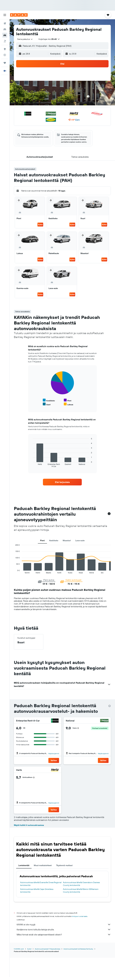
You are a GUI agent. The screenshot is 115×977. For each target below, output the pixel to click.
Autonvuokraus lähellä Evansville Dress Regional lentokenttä (40, 883)
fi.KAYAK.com (19, 949)
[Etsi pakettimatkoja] (4, 41)
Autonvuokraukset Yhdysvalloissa (47, 949)
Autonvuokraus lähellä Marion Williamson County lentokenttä (80, 890)
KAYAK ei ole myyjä (26, 924)
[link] (62, 482)
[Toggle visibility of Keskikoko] (49, 400)
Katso (40, 224)
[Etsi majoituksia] (4, 29)
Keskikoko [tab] (53, 540)
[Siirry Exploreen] (4, 49)
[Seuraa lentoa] (4, 55)
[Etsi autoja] (4, 35)
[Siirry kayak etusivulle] (19, 15)
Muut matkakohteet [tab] (43, 865)
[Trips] (4, 63)
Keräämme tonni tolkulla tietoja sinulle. (35, 929)
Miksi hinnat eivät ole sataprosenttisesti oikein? (39, 934)
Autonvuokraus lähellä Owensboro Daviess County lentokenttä (81, 883)
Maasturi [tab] (67, 540)
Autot (29, 949)
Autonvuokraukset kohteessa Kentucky (78, 949)
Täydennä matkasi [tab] (64, 865)
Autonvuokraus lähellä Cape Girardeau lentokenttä (36, 890)
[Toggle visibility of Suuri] (46, 404)
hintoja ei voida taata (79, 916)
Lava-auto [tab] (80, 540)
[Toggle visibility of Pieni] (67, 400)
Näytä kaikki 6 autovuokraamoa (29, 825)
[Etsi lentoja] (4, 23)
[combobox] (25, 39)
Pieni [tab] (42, 540)
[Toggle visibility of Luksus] (68, 404)
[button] (5, 15)
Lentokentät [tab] (23, 865)
